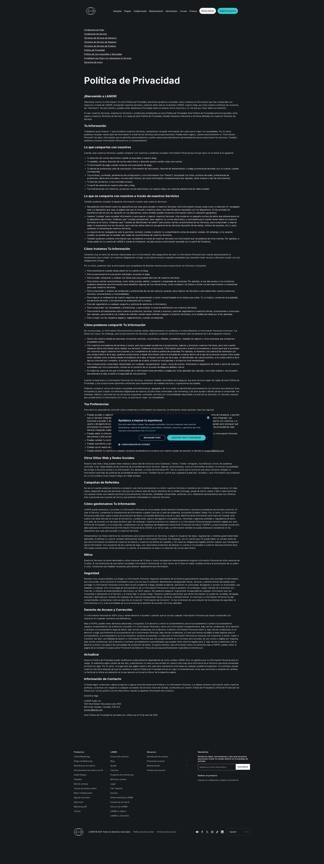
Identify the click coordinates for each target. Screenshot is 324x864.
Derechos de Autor (93, 62)
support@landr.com (214, 450)
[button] (127, 11)
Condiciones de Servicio (95, 34)
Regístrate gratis (228, 11)
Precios (193, 11)
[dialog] (162, 432)
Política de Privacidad (94, 50)
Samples (117, 11)
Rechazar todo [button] (152, 438)
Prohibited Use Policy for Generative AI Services (107, 58)
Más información (148, 430)
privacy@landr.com (93, 710)
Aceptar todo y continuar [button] (186, 438)
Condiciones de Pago (94, 30)
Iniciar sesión (207, 11)
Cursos (183, 11)
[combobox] (208, 417)
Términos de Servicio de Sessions (100, 42)
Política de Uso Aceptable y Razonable (103, 54)
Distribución (171, 11)
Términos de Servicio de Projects (100, 46)
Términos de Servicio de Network (100, 38)
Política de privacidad (143, 832)
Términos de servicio (166, 832)
